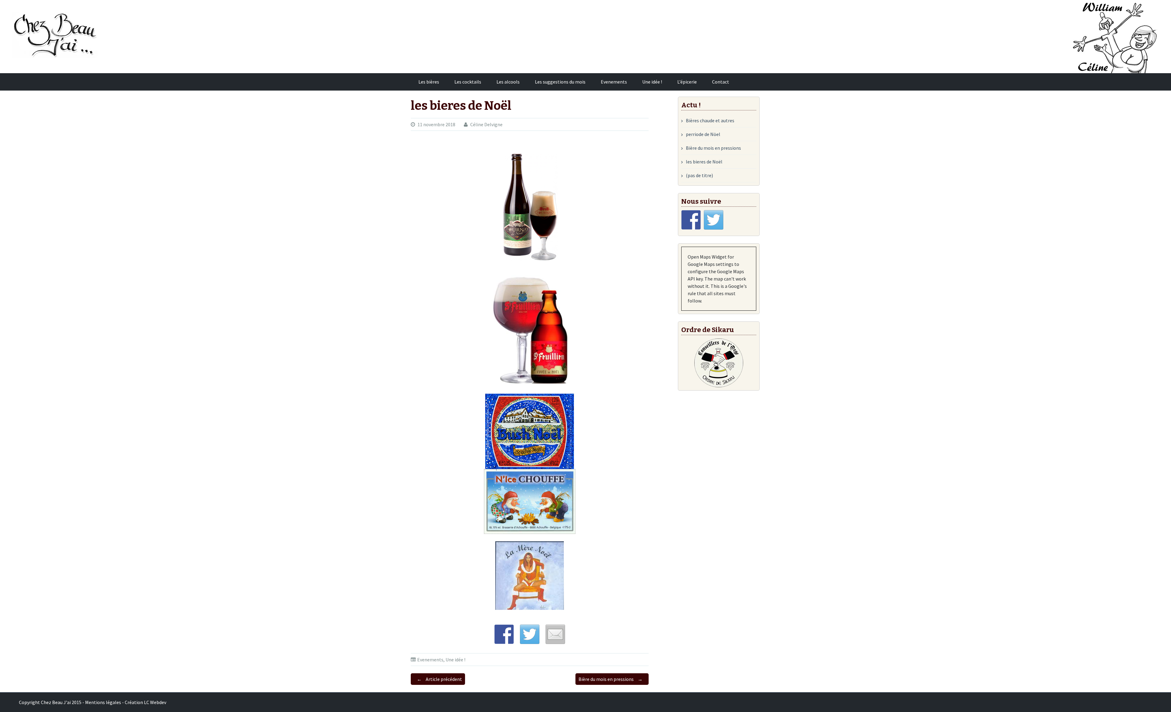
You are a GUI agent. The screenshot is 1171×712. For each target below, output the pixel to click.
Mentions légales (103, 702)
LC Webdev (155, 702)
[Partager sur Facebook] (504, 634)
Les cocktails (467, 82)
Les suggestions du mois (560, 82)
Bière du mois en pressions (610, 679)
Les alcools (508, 82)
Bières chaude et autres (710, 120)
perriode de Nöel (703, 134)
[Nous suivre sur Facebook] (691, 220)
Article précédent (439, 679)
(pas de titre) (699, 175)
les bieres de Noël (704, 162)
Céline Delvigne (486, 124)
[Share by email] (555, 634)
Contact (720, 82)
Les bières (428, 82)
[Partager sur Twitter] (529, 634)
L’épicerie (687, 82)
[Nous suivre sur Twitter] (713, 220)
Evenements (614, 82)
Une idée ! (652, 82)
